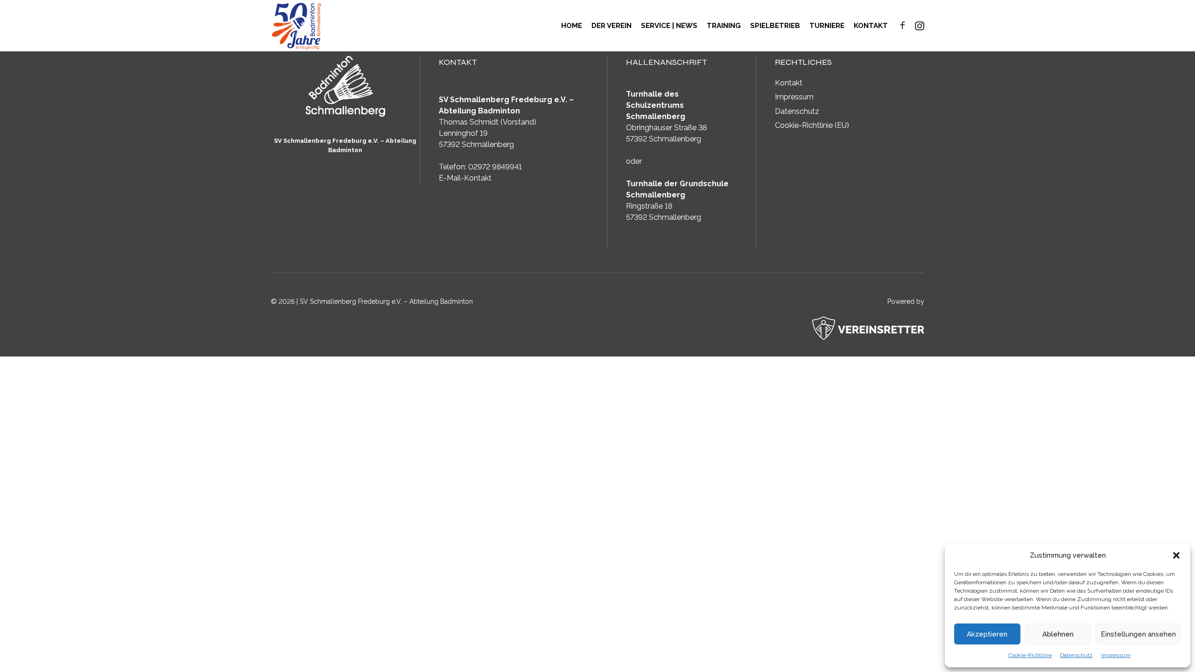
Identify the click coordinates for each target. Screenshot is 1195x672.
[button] (1176, 555)
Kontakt (871, 25)
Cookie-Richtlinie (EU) (812, 125)
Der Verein (611, 25)
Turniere (826, 25)
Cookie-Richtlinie (1030, 655)
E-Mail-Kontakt (465, 178)
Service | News (669, 25)
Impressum (1116, 655)
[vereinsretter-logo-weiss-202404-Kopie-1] (868, 328)
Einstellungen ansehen (1138, 634)
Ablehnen (1058, 634)
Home (571, 25)
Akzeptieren (987, 634)
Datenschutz (1076, 655)
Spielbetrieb (775, 25)
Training (724, 25)
